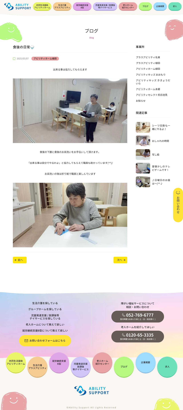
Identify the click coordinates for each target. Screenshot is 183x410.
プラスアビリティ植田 (148, 63)
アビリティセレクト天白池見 (151, 95)
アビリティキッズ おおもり (151, 74)
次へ (119, 260)
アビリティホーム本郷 (148, 89)
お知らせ (141, 100)
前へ (20, 260)
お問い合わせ (178, 205)
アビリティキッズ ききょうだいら (153, 82)
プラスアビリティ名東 (148, 57)
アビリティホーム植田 (45, 58)
